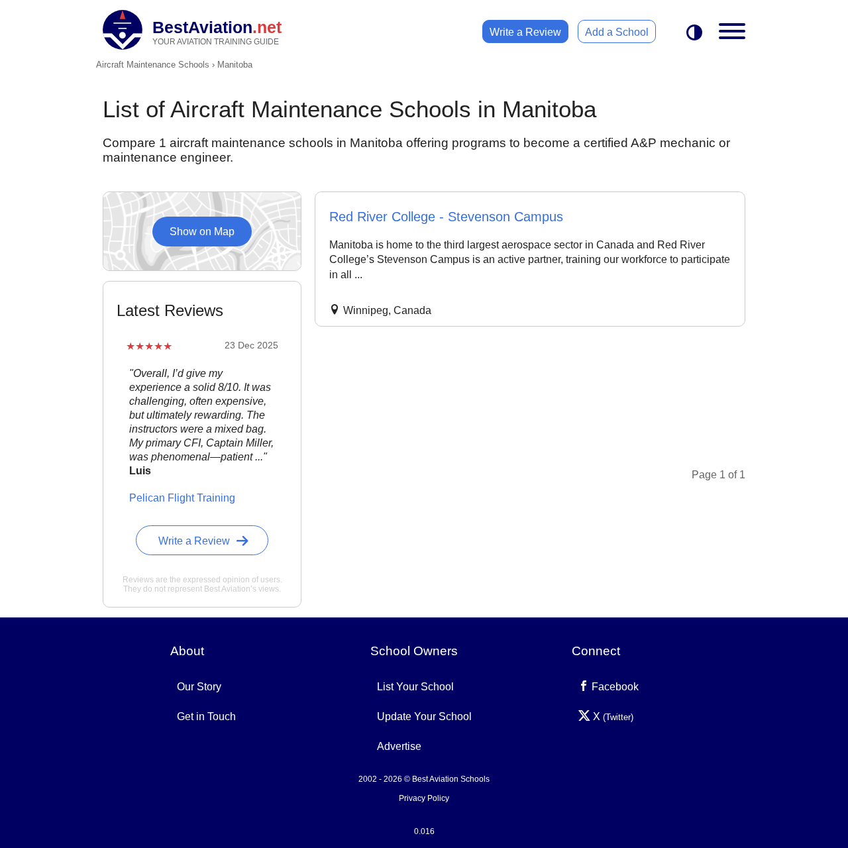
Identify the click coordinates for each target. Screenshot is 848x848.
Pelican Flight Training (182, 498)
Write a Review (525, 32)
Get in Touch (206, 716)
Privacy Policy (424, 798)
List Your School (415, 686)
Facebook (614, 686)
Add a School (617, 32)
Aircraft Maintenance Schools (152, 65)
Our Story (199, 686)
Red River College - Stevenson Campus (446, 216)
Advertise (399, 746)
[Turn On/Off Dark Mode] (694, 33)
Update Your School (424, 716)
